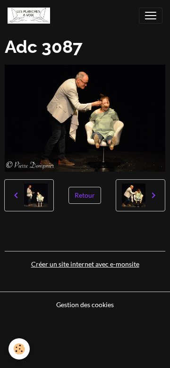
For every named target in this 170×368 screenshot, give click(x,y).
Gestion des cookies (85, 305)
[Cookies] (19, 349)
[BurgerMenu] (150, 16)
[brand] (31, 16)
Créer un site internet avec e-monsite (85, 264)
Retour (85, 195)
